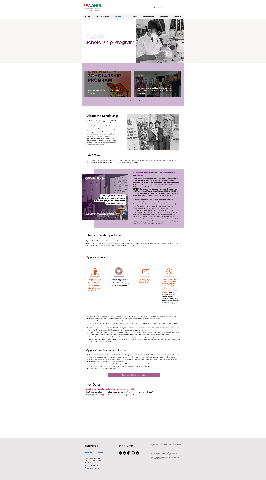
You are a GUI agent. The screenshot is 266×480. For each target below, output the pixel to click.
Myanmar (171, 296)
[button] (134, 375)
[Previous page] (126, 100)
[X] (137, 453)
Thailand (171, 298)
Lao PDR (171, 294)
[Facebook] (120, 453)
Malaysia (164, 296)
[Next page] (139, 100)
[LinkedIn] (124, 453)
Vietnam (164, 300)
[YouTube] (133, 453)
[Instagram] (128, 453)
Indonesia (165, 294)
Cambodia (171, 292)
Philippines (165, 298)
